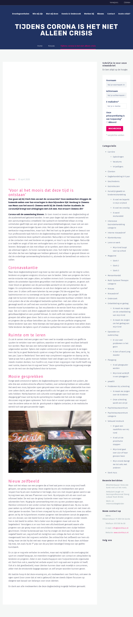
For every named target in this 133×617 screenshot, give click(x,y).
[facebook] (103, 545)
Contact (111, 14)
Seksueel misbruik (116, 421)
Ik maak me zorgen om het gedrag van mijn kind (121, 323)
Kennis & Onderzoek (71, 14)
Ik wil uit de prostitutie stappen (118, 441)
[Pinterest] (20, 597)
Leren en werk (114, 242)
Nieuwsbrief (113, 293)
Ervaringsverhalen (20, 14)
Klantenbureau (114, 237)
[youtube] (116, 545)
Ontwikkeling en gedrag (118, 303)
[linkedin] (108, 545)
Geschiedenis (113, 181)
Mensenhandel (114, 275)
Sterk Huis (112, 472)
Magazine (112, 256)
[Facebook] (10, 597)
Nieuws (100, 14)
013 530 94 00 (119, 523)
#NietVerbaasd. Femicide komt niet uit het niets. (117, 486)
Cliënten (127, 2)
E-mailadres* (112, 102)
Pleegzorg (112, 360)
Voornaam (111, 80)
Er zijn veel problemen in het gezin (120, 343)
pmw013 (111, 381)
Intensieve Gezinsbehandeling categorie (116, 224)
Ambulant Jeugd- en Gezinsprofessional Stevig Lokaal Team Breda (117, 494)
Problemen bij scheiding (118, 386)
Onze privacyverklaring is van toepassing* (115, 115)
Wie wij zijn (38, 14)
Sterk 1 (116, 261)
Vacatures (117, 162)
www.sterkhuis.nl (121, 532)
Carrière (111, 152)
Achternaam (112, 91)
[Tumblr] (25, 597)
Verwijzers (114, 2)
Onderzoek (112, 298)
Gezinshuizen (114, 186)
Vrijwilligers (118, 166)
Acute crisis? (124, 14)
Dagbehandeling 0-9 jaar (119, 176)
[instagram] (112, 545)
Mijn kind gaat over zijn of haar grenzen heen (120, 452)
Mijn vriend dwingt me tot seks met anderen (121, 464)
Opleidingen (118, 157)
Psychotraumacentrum (118, 408)
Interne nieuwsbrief (116, 233)
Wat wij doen (52, 14)
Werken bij (89, 14)
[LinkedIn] (30, 597)
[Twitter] (15, 597)
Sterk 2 (116, 265)
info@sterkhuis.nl (120, 528)
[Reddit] (35, 597)
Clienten (111, 171)
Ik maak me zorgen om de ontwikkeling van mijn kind (121, 311)
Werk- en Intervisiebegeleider (115, 502)
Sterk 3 (116, 270)
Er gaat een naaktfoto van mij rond (121, 429)
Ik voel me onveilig (121, 208)
